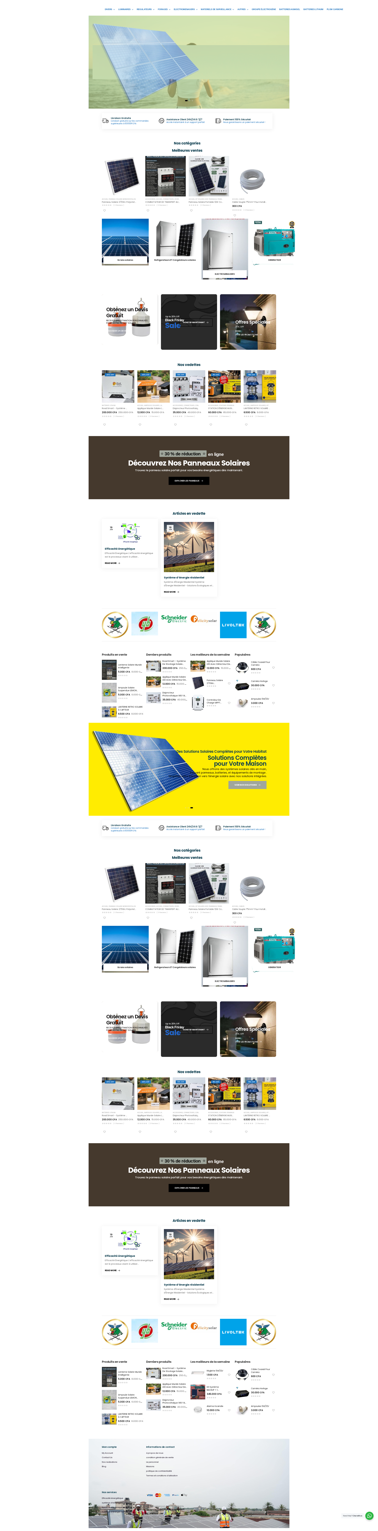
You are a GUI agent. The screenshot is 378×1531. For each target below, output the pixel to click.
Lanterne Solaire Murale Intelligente (130, 666)
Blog (104, 1466)
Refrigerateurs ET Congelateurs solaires (175, 260)
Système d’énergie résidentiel (184, 577)
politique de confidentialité (159, 1471)
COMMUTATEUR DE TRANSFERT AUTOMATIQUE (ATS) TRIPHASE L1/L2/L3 (179, 202)
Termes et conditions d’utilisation (162, 1475)
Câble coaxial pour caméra (260, 664)
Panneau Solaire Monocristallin (122, 199)
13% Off (180, 374)
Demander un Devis (116, 331)
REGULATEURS (144, 9)
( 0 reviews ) (118, 205)
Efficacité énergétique (120, 549)
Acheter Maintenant (194, 322)
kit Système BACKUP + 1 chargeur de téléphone (213, 1391)
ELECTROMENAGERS (184, 9)
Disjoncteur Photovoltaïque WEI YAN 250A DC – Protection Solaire (174, 697)
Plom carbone (335, 9)
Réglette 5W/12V (215, 1370)
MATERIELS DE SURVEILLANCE (216, 9)
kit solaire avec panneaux (206, 199)
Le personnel (152, 1462)
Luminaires (124, 9)
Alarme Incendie (215, 1406)
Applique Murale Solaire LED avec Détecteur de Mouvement (167, 408)
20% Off (110, 374)
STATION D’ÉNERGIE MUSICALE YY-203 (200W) (230, 408)
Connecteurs (168, 199)
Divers (108, 9)
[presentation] (186, 100)
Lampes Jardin (166, 405)
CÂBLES (241, 199)
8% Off (216, 374)
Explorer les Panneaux (187, 480)
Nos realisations (109, 1462)
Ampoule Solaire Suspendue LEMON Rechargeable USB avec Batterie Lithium (130, 692)
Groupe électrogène (264, 9)
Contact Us (107, 1457)
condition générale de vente (160, 1457)
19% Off (251, 374)
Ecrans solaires (125, 260)
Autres (241, 9)
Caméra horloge (259, 681)
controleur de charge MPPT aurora (214, 702)
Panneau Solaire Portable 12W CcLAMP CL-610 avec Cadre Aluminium (223, 202)
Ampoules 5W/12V (260, 698)
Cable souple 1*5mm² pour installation (251, 202)
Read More (111, 563)
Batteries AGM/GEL (289, 9)
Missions (150, 1466)
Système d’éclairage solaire (115, 1507)
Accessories (150, 199)
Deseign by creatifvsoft (172, 1509)
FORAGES (163, 9)
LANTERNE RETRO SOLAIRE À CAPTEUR (262, 408)
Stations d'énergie (226, 405)
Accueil (105, 199)
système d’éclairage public (115, 1503)
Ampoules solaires (151, 405)
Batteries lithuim (313, 9)
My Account (107, 1453)
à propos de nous (154, 1453)
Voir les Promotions (246, 334)
